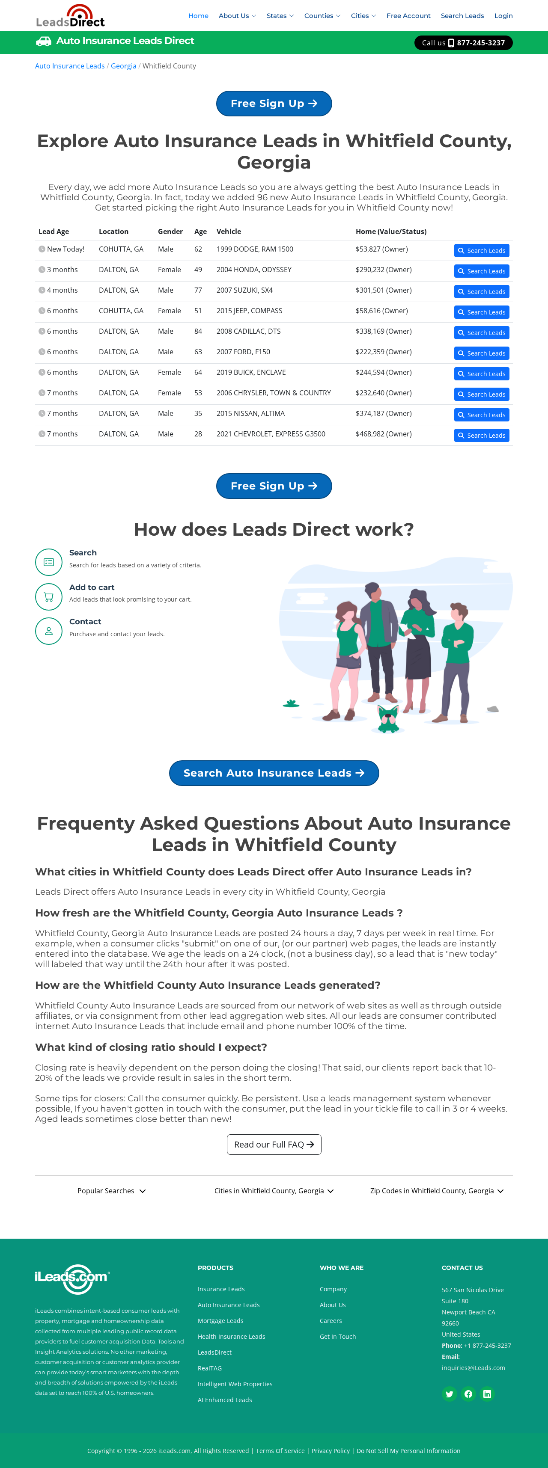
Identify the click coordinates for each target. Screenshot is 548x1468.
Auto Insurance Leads (70, 66)
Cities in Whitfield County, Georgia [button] (269, 1190)
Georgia (124, 66)
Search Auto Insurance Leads (269, 773)
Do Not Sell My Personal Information (409, 1451)
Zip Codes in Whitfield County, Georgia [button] (432, 1190)
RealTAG (210, 1368)
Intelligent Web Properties (235, 1384)
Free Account (409, 16)
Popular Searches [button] (106, 1190)
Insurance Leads (221, 1289)
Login (503, 16)
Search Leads (462, 16)
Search (83, 553)
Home (198, 16)
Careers (331, 1321)
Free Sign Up (269, 103)
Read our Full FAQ (270, 1144)
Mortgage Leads (221, 1321)
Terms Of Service (280, 1451)
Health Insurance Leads (231, 1336)
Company (333, 1289)
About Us (333, 1305)
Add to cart (92, 587)
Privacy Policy (331, 1451)
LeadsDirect (215, 1352)
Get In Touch (338, 1336)
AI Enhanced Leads (225, 1400)
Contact (85, 621)
